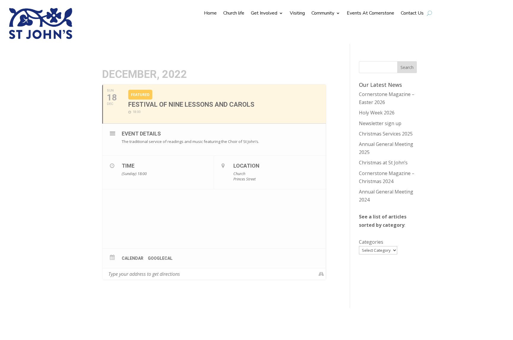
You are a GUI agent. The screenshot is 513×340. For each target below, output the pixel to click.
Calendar (132, 258)
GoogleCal (160, 258)
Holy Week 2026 (377, 112)
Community (322, 13)
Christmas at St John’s (383, 162)
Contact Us (412, 13)
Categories (371, 242)
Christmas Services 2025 (386, 133)
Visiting (297, 13)
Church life (233, 13)
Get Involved (264, 13)
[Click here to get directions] (321, 274)
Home (210, 13)
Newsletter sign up (380, 123)
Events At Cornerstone (370, 13)
